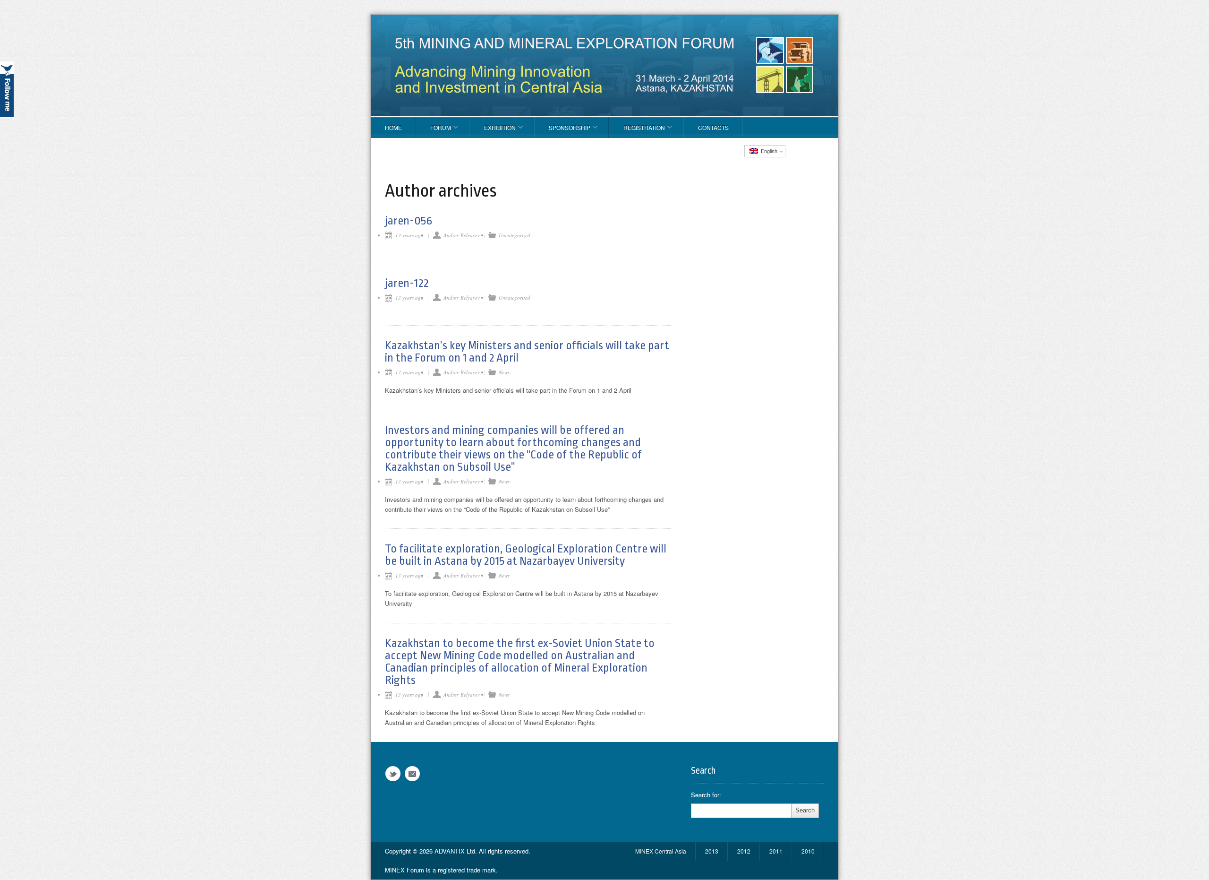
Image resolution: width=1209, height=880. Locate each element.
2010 (808, 851)
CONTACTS (713, 127)
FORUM (433, 130)
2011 (776, 851)
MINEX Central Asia (660, 851)
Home (393, 127)
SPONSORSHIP (562, 130)
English (767, 151)
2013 (711, 851)
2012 (743, 851)
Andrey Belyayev (461, 235)
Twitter (393, 774)
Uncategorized (514, 235)
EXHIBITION (493, 130)
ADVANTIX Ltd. (456, 850)
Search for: (706, 795)
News (504, 372)
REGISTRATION (637, 130)
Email (412, 774)
